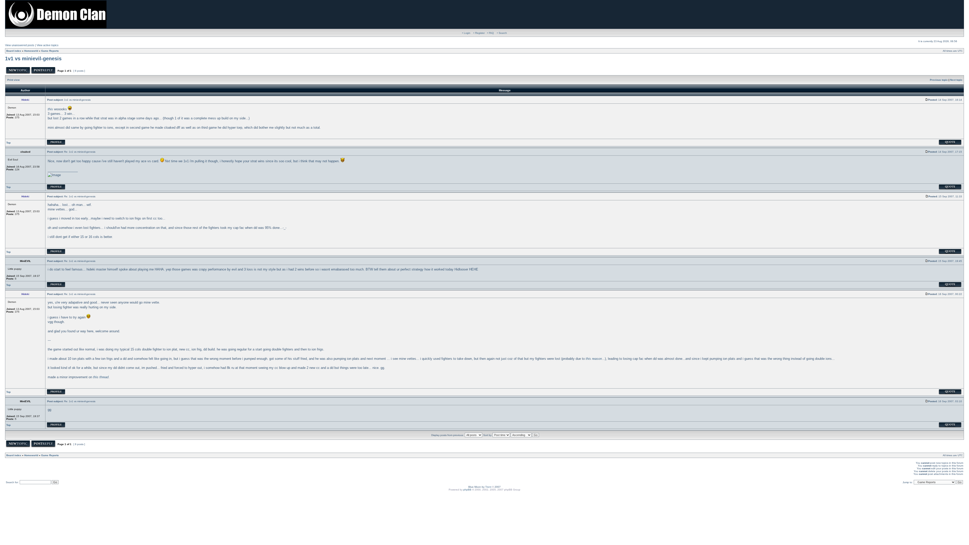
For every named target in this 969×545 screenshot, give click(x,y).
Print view (13, 79)
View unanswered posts (19, 45)
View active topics (48, 45)
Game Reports (50, 50)
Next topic (956, 79)
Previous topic (939, 79)
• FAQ (490, 33)
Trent (488, 486)
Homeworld (31, 50)
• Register (479, 33)
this (50, 109)
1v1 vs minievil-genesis (33, 58)
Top (8, 142)
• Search (502, 33)
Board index (13, 50)
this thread (101, 377)
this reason (594, 359)
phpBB (467, 489)
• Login (466, 33)
